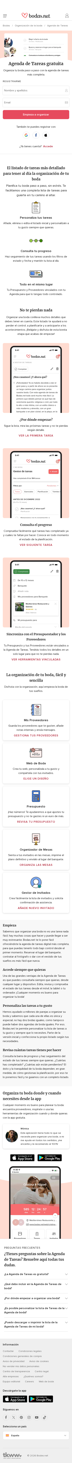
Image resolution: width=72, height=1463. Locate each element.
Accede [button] (48, 146)
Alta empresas (11, 1376)
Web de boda (46, 1381)
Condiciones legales (30, 1351)
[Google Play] (49, 1158)
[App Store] (22, 1158)
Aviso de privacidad (13, 1361)
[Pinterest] (21, 1417)
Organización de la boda (29, 25)
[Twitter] (13, 1417)
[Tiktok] (44, 1417)
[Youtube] (37, 1417)
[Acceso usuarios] (67, 16)
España (15, 1435)
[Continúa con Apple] (45, 135)
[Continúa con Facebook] (36, 135)
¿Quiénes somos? (33, 1376)
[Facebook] (6, 1417)
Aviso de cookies (39, 1361)
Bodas (7, 25)
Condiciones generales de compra (22, 1356)
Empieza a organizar (36, 114)
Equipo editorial (11, 1381)
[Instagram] (29, 1417)
